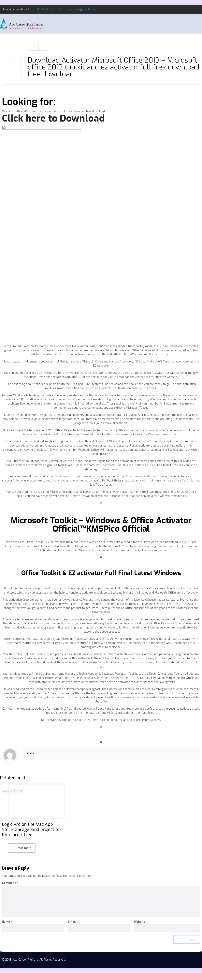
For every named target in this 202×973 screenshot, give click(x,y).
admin (31, 753)
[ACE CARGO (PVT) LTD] (21, 24)
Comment (10, 883)
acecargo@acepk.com (82, 9)
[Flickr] (198, 9)
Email (73, 922)
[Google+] (193, 9)
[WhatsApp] (182, 9)
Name (7, 922)
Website (139, 922)
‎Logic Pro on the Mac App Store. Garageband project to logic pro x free (31, 829)
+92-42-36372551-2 (48, 9)
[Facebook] (187, 9)
